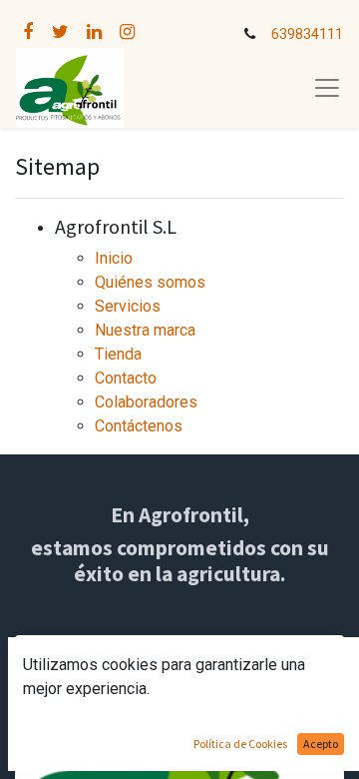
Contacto (126, 378)
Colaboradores (146, 401)
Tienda (118, 354)
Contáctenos (138, 425)
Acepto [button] (320, 743)
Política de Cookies (240, 743)
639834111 (307, 34)
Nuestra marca (145, 330)
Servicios (128, 306)
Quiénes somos (150, 282)
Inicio (114, 258)
